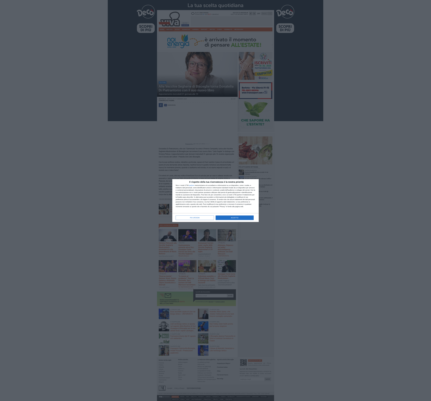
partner (191, 185)
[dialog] (215, 200)
